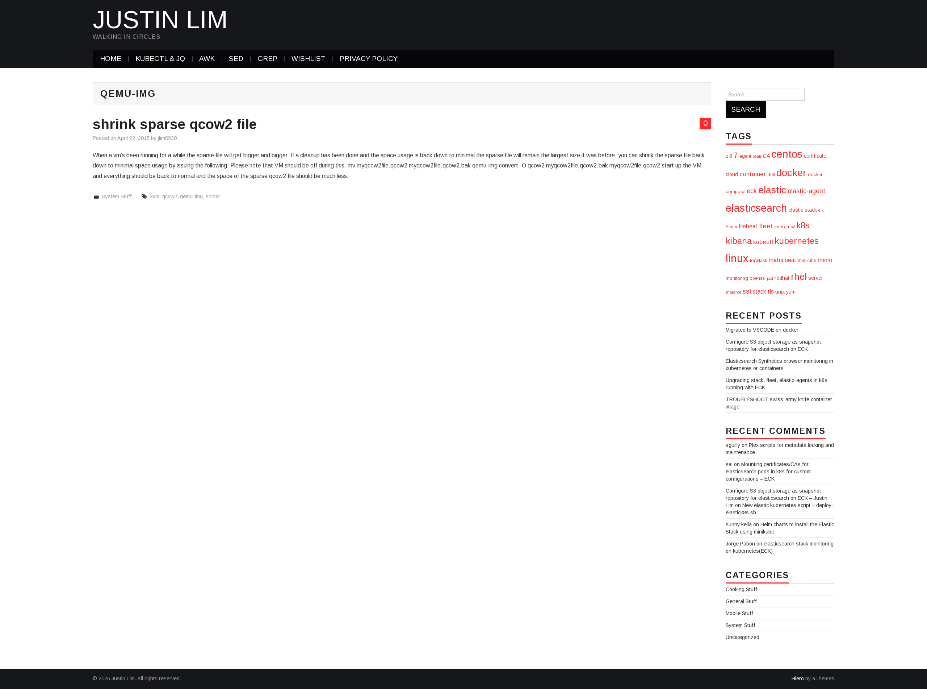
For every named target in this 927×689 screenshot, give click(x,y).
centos (786, 154)
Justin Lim (160, 19)
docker (791, 172)
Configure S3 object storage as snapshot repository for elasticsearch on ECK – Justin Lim (776, 498)
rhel (799, 276)
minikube (807, 260)
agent (745, 156)
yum (791, 292)
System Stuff (117, 196)
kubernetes (797, 241)
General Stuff (741, 601)
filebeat (748, 226)
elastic (772, 189)
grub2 (789, 227)
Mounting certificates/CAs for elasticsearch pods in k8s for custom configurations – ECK (768, 471)
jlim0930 (167, 138)
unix (780, 292)
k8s (803, 225)
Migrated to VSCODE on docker (762, 330)
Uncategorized (742, 637)
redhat (782, 278)
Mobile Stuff (739, 613)
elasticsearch (756, 208)
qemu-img (191, 196)
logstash (758, 260)
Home (110, 58)
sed (236, 58)
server (815, 278)
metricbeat (782, 260)
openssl (757, 278)
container (752, 174)
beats (757, 156)
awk (207, 58)
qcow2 (169, 196)
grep (267, 58)
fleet (766, 226)
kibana (739, 241)
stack (759, 292)
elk (821, 210)
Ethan (731, 226)
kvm (154, 196)
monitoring (737, 278)
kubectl (763, 241)
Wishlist (308, 58)
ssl (746, 291)
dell (771, 174)
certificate (815, 156)
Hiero (798, 678)
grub (779, 227)
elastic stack (802, 210)
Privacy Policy (369, 58)
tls (771, 292)
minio (825, 260)
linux (737, 258)
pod (770, 278)
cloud (732, 174)
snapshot (733, 292)
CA (766, 156)
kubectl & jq (160, 58)
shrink (213, 196)
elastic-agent (806, 191)
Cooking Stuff (741, 589)
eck (752, 191)
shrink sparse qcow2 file (175, 124)
